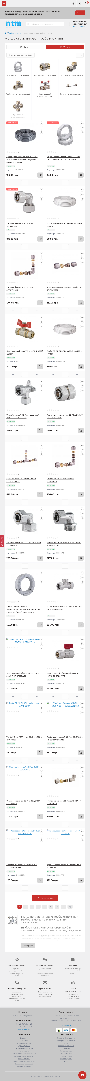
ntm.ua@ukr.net (66, 1025)
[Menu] (4, 3)
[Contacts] (79, 3)
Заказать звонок (79, 26)
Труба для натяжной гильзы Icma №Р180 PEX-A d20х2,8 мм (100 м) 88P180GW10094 (22, 159)
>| (70, 907)
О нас (66, 1043)
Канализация (24, 1051)
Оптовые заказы (66, 1051)
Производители (66, 1059)
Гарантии (66, 1048)
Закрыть (80, 13)
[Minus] (13, 182)
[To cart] (40, 175)
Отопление (24, 1040)
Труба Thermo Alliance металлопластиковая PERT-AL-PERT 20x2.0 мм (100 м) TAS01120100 (23, 609)
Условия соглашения (66, 1046)
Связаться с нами (66, 1053)
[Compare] (41, 132)
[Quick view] (41, 123)
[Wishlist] (41, 127)
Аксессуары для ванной (24, 1064)
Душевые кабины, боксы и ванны (24, 1053)
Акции (66, 1061)
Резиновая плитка (24, 1066)
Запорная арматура (24, 1043)
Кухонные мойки (24, 1059)
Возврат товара (66, 1056)
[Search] (28, 24)
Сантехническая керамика (24, 1056)
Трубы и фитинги (14, 33)
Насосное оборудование (24, 1048)
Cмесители (24, 1038)
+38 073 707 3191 (80, 24)
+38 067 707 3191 (80, 22)
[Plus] (36, 182)
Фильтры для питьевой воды (23, 1061)
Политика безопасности (66, 1038)
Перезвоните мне (24, 1029)
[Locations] (73, 3)
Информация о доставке (66, 1040)
